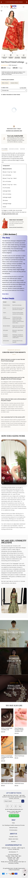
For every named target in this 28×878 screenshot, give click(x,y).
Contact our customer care (14, 130)
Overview (22, 149)
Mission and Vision (13, 839)
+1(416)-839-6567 (14, 813)
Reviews (13, 841)
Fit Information (13, 830)
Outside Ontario (14, 83)
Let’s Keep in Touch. (14, 793)
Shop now (14, 637)
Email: (6, 809)
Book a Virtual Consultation (16, 227)
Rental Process (13, 827)
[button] (25, 870)
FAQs (13, 823)
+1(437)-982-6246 (16, 811)
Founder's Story (13, 836)
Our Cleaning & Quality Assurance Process (13, 825)
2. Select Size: (4, 87)
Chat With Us (15, 815)
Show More (5, 294)
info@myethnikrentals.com (15, 809)
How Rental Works (14, 149)
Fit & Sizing (5, 149)
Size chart (23, 87)
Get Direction (12, 852)
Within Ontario (5, 83)
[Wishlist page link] (2, 7)
